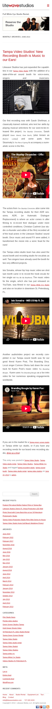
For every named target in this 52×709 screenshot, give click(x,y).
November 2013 (8, 592)
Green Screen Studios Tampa (13, 625)
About (11, 695)
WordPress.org (8, 682)
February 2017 (8, 541)
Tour (42, 695)
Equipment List (33, 695)
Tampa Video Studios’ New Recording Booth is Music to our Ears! (24, 56)
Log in (5, 672)
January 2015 (8, 567)
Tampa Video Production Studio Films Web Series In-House (24, 520)
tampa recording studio (26, 468)
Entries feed (7, 675)
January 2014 (8, 588)
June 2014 (6, 574)
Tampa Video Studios (25, 464)
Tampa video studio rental (17, 471)
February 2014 (8, 585)
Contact (11, 697)
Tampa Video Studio (20, 71)
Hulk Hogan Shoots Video (12, 628)
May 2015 (6, 563)
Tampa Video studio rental (12, 643)
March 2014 (7, 581)
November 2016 (8, 545)
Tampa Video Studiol (10, 646)
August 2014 (7, 570)
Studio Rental (20, 695)
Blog (4, 697)
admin (14, 475)
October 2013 (8, 596)
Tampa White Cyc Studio (40, 285)
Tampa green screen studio (39, 442)
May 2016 (6, 556)
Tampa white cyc (9, 654)
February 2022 (8, 537)
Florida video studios (10, 621)
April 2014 (6, 578)
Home (5, 695)
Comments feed (8, 679)
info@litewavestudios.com (12, 700)
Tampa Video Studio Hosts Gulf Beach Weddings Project (23, 523)
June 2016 (6, 552)
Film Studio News (9, 617)
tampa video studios (35, 471)
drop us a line (13, 453)
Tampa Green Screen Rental (13, 635)
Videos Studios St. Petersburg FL (15, 661)
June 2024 (6, 534)
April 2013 (6, 603)
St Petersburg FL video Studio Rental (16, 632)
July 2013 (6, 599)
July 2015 (6, 559)
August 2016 (7, 548)
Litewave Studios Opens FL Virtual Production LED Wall (23, 509)
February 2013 (8, 607)
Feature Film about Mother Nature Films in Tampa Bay (22, 505)
